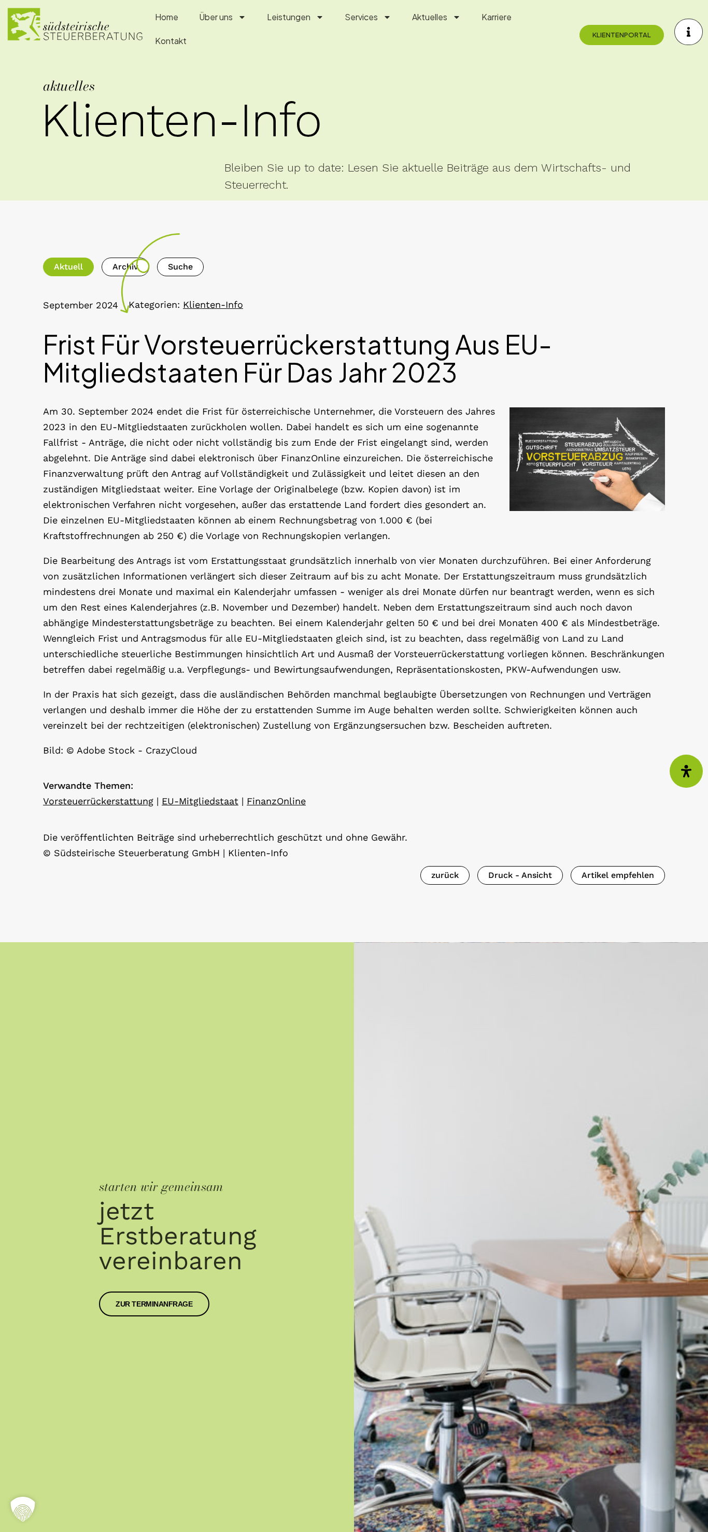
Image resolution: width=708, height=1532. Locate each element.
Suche (180, 267)
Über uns (216, 16)
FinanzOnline (276, 801)
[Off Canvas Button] (688, 32)
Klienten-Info (213, 304)
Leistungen (288, 16)
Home (166, 16)
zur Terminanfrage (154, 1304)
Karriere (497, 16)
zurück (445, 875)
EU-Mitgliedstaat (200, 801)
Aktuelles (429, 16)
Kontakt (171, 40)
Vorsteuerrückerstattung (98, 801)
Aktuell (68, 267)
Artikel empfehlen (618, 875)
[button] (23, 1509)
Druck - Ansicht (520, 875)
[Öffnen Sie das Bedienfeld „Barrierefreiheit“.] (686, 771)
